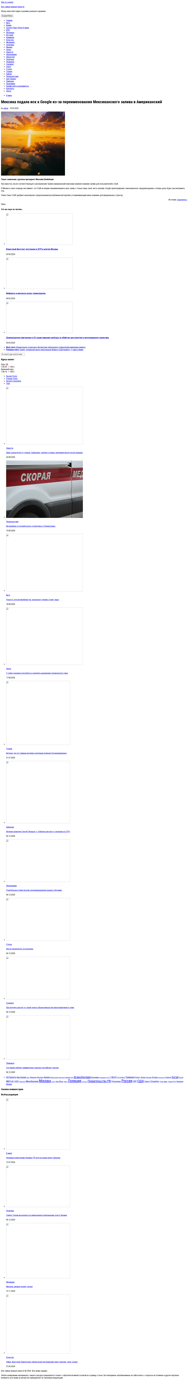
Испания (149, 1077)
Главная (9, 20)
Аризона (33, 1077)
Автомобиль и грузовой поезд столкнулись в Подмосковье (30, 526)
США (140, 1081)
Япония (9, 1084)
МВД (8, 1081)
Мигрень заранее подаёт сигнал (19, 1286)
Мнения (9, 47)
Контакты (10, 88)
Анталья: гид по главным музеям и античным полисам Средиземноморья (36, 753)
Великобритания (82, 1077)
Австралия (21, 1077)
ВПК (8, 30)
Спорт (8, 66)
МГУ (13, 1081)
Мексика (22, 1082)
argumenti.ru (182, 199)
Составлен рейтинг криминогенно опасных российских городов (32, 1068)
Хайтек (9, 74)
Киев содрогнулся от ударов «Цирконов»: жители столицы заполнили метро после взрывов (44, 452)
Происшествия (12, 76)
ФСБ (174, 1082)
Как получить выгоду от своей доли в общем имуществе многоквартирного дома (40, 1007)
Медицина (10, 42)
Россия (126, 1081)
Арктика (40, 1077)
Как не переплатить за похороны (19, 949)
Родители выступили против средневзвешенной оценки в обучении (34, 890)
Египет (137, 1077)
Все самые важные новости (12, 7)
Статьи (9, 69)
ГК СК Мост (121, 1077)
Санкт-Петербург (151, 1081)
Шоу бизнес (11, 79)
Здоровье (10, 45)
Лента (8, 91)
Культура (10, 40)
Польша (84, 1082)
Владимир (95, 1077)
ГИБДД (113, 1077)
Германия (130, 1077)
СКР (135, 1081)
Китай (175, 1077)
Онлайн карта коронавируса (17, 86)
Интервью (10, 32)
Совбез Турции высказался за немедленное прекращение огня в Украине (36, 1215)
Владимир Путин (105, 1077)
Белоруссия (54, 1077)
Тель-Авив (163, 1082)
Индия (143, 1077)
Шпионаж (10, 81)
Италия (155, 1077)
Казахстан (161, 1077)
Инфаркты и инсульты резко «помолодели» (26, 293)
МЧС (17, 1081)
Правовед (10, 62)
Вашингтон (69, 1077)
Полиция (74, 1081)
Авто (8, 23)
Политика (10, 59)
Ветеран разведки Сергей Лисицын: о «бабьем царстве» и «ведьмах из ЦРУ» (38, 831)
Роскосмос (116, 1081)
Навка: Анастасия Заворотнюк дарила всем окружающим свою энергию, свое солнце (42, 1362)
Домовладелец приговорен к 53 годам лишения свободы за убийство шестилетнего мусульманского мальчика (57, 337)
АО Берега (11, 1077)
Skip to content (7, 2)
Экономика (10, 83)
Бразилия (62, 1077)
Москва (45, 1081)
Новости (9, 52)
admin (5, 108)
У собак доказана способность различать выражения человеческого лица (37, 673)
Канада (168, 1077)
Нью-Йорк (59, 1081)
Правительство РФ (99, 1081)
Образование (11, 54)
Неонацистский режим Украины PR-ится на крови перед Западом (33, 1158)
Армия (8, 25)
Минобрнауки (32, 1081)
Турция (170, 1082)
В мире (17, 28)
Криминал (10, 37)
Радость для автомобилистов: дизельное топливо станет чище (32, 599)
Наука (8, 49)
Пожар (66, 1082)
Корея (181, 1077)
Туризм (9, 71)
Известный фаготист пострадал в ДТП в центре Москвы (32, 249)
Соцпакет (10, 64)
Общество (10, 57)
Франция (179, 1081)
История (9, 35)
